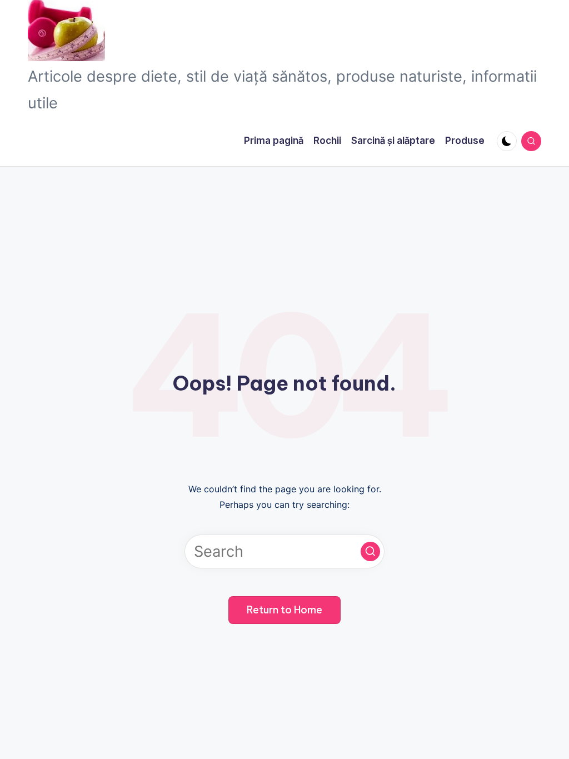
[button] (370, 551)
